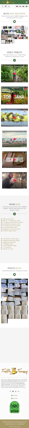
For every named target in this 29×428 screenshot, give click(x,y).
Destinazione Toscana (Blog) (11, 239)
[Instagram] (5, 6)
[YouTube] (8, 6)
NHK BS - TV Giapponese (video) (11, 220)
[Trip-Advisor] (18, 391)
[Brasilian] (26, 6)
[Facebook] (2, 6)
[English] (17, 6)
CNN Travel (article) (8, 219)
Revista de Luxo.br (8, 249)
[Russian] (23, 6)
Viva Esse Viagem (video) (9, 231)
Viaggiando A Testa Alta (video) (11, 229)
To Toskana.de (7, 247)
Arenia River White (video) (10, 227)
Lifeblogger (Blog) (8, 244)
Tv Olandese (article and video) (11, 225)
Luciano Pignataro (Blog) (9, 245)
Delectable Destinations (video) (11, 224)
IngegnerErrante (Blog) (9, 242)
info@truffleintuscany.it (10, 424)
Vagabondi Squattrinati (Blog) (11, 240)
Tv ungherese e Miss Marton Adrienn (13, 222)
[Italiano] (20, 6)
